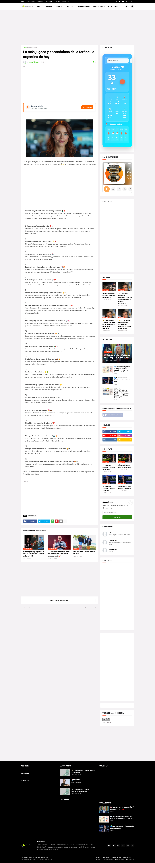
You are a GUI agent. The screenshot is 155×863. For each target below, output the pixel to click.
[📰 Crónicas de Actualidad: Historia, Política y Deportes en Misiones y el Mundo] (107, 391)
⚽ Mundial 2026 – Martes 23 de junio (124, 487)
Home (98, 858)
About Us (106, 858)
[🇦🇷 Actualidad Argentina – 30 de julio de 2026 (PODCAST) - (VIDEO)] (107, 369)
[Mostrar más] (65, 521)
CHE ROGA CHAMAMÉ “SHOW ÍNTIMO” (84, 553)
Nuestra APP (65, 1)
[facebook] (116, 1)
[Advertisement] (77, 27)
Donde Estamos (84, 6)
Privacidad (40, 1)
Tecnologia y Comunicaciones (38, 858)
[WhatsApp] (52, 521)
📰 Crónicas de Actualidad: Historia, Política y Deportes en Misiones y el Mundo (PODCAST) (121, 393)
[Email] (61, 521)
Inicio (22, 1)
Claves (59, 6)
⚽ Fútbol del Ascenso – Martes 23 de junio (108, 488)
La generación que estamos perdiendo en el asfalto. (108, 295)
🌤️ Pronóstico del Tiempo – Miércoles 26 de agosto (80, 790)
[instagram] (126, 1)
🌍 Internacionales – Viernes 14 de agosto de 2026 (122, 380)
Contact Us (127, 858)
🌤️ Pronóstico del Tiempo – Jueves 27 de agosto (83, 771)
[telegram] (127, 845)
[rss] (131, 1)
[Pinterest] (57, 521)
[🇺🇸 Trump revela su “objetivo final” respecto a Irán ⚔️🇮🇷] (104, 809)
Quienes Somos (30, 1)
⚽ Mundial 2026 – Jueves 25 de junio (124, 466)
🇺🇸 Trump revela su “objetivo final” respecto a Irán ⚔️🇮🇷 (122, 808)
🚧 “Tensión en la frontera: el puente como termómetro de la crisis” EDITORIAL (108, 324)
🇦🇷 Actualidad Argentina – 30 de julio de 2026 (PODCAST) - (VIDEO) (123, 369)
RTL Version (130, 860)
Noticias (70, 6)
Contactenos (48, 1)
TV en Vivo (57, 1)
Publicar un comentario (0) (59, 600)
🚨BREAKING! (76, 780)
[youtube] (123, 1)
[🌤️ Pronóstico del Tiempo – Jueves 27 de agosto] (65, 772)
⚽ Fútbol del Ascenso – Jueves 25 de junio (108, 467)
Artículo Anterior (27, 608)
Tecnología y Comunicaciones (42, 860)
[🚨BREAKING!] (65, 782)
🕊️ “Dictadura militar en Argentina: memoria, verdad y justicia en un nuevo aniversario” (125, 298)
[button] (127, 6)
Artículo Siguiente (90, 608)
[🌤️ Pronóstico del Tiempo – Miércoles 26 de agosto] (65, 791)
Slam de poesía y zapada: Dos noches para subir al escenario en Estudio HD (33, 554)
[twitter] (119, 1)
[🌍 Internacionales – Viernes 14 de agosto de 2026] (107, 380)
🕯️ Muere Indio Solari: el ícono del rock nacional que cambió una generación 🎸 (58, 554)
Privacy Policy (116, 858)
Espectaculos (32, 47)
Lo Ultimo (48, 6)
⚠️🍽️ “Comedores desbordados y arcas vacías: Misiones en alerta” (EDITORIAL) (124, 324)
